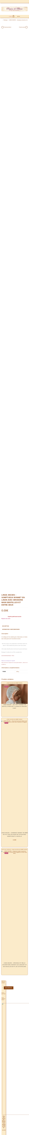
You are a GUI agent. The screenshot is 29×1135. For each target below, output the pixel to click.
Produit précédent (7, 27)
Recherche (8, 987)
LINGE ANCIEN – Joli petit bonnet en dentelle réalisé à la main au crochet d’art (14, 706)
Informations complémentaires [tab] (11, 629)
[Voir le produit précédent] (2, 27)
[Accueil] (1, 20)
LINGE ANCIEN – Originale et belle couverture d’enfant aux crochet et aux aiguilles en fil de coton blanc (14, 964)
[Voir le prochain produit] (26, 27)
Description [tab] (5, 626)
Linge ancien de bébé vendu (14, 683)
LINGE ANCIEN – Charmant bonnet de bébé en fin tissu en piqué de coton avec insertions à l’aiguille (14, 834)
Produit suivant (22, 27)
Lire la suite (14, 712)
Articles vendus (6, 849)
